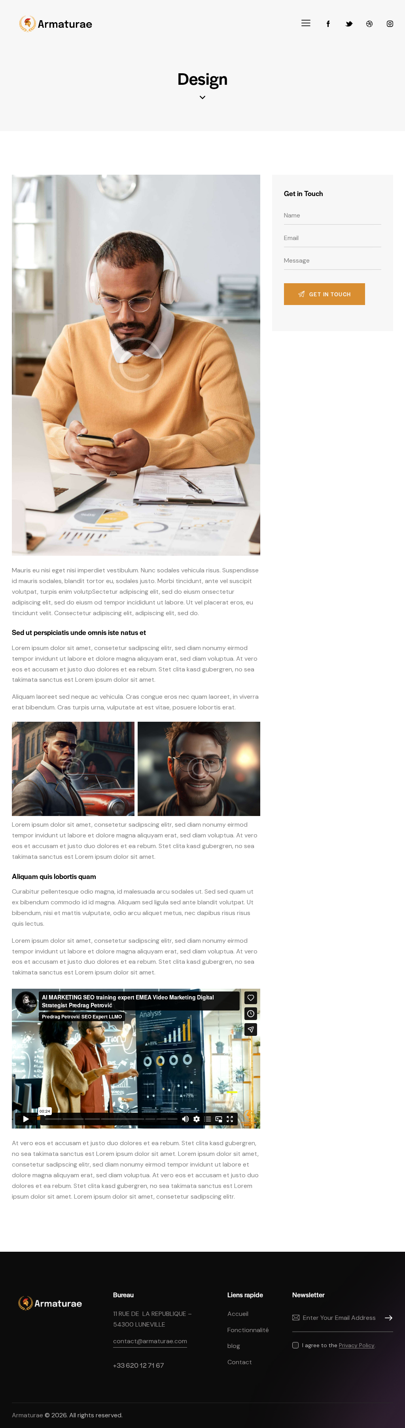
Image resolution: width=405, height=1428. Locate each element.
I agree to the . (339, 1345)
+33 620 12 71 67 (138, 1365)
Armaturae (27, 1415)
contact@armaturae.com (150, 1341)
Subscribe (387, 1318)
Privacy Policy (357, 1345)
